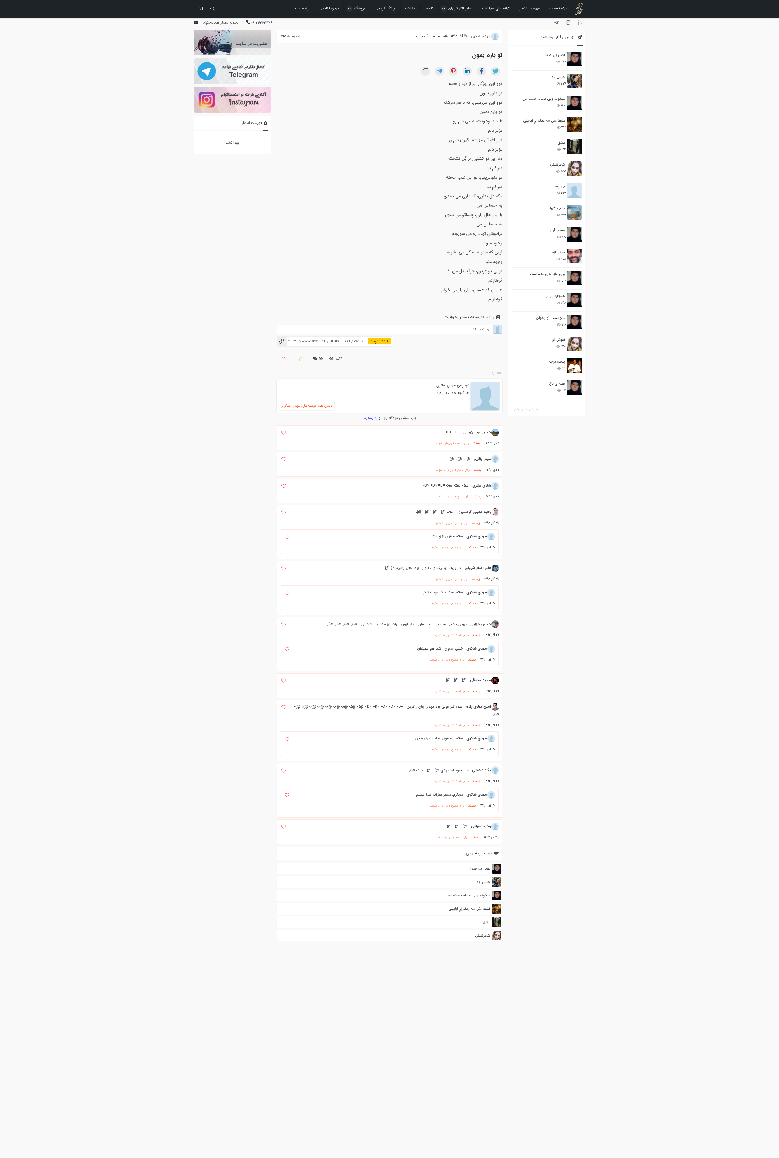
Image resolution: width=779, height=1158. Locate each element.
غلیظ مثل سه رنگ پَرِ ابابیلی (544, 121)
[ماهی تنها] (574, 212)
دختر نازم (558, 252)
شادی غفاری (481, 485)
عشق (561, 142)
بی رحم (559, 186)
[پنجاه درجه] (574, 365)
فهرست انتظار (529, 8)
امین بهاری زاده (478, 707)
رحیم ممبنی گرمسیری (474, 512)
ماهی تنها (557, 208)
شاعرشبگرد (557, 164)
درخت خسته (482, 329)
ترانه (493, 372)
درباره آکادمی (329, 8)
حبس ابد (558, 77)
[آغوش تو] (574, 344)
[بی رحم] (574, 190)
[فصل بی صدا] (574, 59)
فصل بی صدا (555, 55)
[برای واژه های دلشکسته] (574, 278)
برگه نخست (558, 8)
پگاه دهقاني (481, 770)
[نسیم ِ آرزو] (574, 234)
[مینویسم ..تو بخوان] (574, 322)
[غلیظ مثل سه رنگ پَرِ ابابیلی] (574, 124)
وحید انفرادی (481, 826)
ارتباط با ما (301, 8)
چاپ (420, 36)
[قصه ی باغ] (574, 387)
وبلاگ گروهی (385, 8)
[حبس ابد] (574, 81)
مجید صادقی (480, 680)
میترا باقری (482, 459)
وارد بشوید (372, 418)
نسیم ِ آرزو (557, 230)
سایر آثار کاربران (460, 8)
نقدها (429, 8)
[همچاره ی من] (574, 300)
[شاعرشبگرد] (574, 168)
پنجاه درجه (557, 361)
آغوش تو (558, 340)
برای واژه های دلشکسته (547, 274)
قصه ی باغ (557, 383)
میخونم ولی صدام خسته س (543, 99)
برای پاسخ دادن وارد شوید (452, 443)
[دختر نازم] (574, 256)
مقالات (410, 8)
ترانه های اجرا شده (495, 8)
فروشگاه (359, 8)
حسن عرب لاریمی (477, 432)
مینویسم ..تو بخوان (550, 318)
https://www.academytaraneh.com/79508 (320, 341)
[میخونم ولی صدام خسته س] (574, 103)
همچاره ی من (555, 296)
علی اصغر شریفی (478, 568)
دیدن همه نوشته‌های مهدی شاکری (307, 406)
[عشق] (574, 146)
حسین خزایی (480, 624)
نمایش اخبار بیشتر (526, 409)
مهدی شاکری (446, 385)
